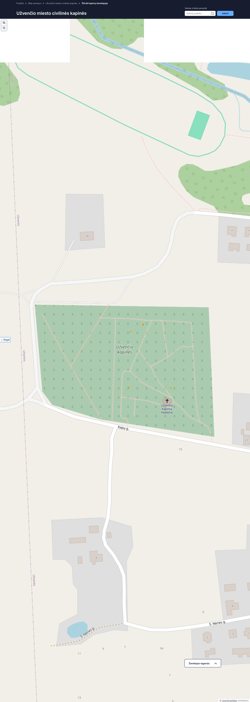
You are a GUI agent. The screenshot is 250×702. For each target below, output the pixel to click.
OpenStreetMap (229, 700)
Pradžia (20, 3)
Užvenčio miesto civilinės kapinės (61, 3)
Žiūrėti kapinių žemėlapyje (95, 3)
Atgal (6, 339)
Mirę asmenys (34, 3)
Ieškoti (225, 13)
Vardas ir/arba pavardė (196, 8)
